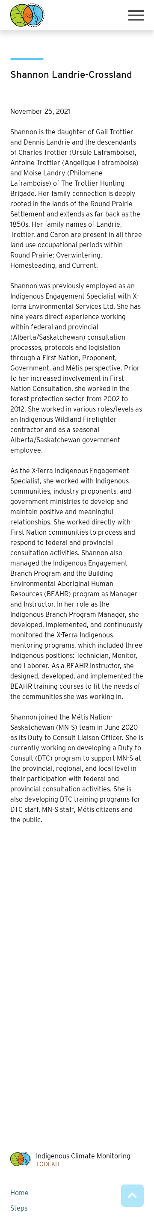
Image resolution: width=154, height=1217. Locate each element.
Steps (18, 1208)
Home (19, 1193)
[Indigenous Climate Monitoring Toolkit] (27, 15)
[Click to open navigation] (136, 15)
